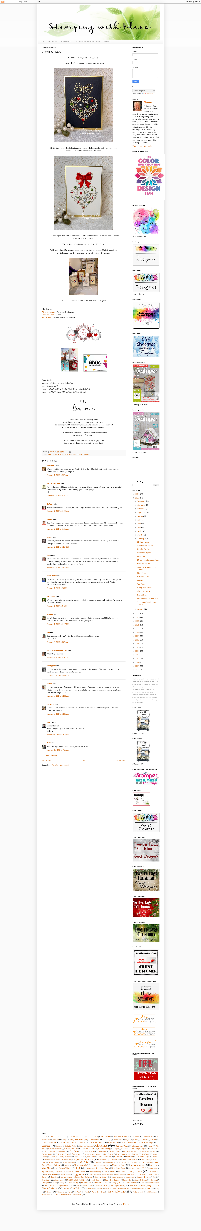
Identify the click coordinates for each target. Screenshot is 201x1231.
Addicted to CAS (92, 1137)
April (139, 531)
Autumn (56, 1139)
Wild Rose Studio (152, 1192)
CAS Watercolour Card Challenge (138, 1142)
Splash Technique (141, 1180)
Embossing (76, 1154)
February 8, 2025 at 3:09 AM (57, 642)
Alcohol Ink (105, 1136)
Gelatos (44, 1157)
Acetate (62, 1137)
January (140, 609)
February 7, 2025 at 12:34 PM (58, 547)
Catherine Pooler (70, 1146)
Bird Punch (95, 1139)
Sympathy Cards (65, 1185)
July (139, 519)
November (141, 505)
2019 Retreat (52, 41)
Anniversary (148, 1136)
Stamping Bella (117, 1183)
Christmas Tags (137, 1146)
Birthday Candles (143, 549)
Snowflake (127, 1180)
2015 (137, 647)
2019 (137, 632)
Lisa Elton (51, 596)
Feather (155, 1154)
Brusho (153, 1139)
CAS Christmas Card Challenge (73, 1142)
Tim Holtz (75, 1188)
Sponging (45, 1182)
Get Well (52, 1157)
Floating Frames (143, 542)
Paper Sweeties (60, 1172)
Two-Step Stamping (138, 1188)
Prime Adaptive (120, 1174)
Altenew (135, 1136)
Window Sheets (46, 1195)
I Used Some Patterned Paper (148, 560)
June (139, 523)
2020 (137, 628)
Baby (64, 1140)
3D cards (44, 1137)
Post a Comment (51, 755)
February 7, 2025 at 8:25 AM (57, 495)
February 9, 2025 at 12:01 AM (58, 696)
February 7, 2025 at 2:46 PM (57, 606)
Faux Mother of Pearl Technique (127, 1154)
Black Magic (107, 1140)
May (139, 527)
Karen (49, 537)
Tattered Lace (87, 1185)
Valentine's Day (143, 576)
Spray (55, 1183)
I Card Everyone (53, 483)
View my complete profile (142, 146)
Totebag (99, 1188)
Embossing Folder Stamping (93, 1154)
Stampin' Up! (101, 1182)
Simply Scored (95, 1180)
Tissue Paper (89, 1188)
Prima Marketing (107, 1174)
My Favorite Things (63, 1168)
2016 (137, 643)
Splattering (153, 1180)
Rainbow (45, 1177)
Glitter (100, 1157)
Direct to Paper (101, 1151)
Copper (116, 1148)
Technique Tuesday (118, 1185)
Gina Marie (91, 1157)
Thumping (66, 1188)
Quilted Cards (153, 1174)
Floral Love (141, 573)
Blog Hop (128, 1140)
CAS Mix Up (96, 1142)
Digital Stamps (89, 1151)
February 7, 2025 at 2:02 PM (57, 588)
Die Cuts (74, 1151)
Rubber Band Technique (83, 1177)
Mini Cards (153, 1165)
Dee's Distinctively (50, 1151)
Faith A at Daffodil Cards (57, 650)
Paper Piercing (152, 1168)
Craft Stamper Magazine (139, 1148)
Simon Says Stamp (75, 1179)
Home (42, 41)
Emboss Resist (47, 1154)
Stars (142, 1183)
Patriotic (112, 1171)
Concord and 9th (88, 1148)
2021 (137, 625)
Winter (55, 1194)
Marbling (68, 1165)
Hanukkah (129, 1157)
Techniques (133, 1185)
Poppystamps (79, 1174)
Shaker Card (58, 1180)
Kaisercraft (98, 1162)
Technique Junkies (101, 1185)
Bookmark (144, 1140)
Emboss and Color (62, 1154)
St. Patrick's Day (72, 1183)
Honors (106, 41)
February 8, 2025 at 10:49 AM (58, 675)
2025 (137, 498)
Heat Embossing (142, 1156)
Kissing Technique (109, 1162)
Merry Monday (137, 1164)
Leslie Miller (52, 575)
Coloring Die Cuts (71, 1148)
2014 (137, 651)
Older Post (121, 760)
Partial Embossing (95, 1172)
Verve (70, 1192)
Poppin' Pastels (65, 1174)
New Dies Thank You (145, 545)
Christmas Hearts (143, 591)
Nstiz (49, 742)
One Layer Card (102, 1168)
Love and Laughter (144, 552)
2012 (137, 658)
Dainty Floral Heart (144, 587)
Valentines (60, 1192)
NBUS (62, 454)
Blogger (126, 1204)
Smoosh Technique (112, 1180)
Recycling (54, 1177)
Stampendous (86, 1182)
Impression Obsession (83, 1159)
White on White (138, 1192)
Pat (48, 555)
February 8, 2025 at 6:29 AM (57, 657)
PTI (143, 1168)
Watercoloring (116, 1191)
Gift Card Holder (80, 1157)
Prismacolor (131, 1174)
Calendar (46, 1145)
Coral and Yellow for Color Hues (147, 568)
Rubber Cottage (101, 1177)
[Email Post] (70, 451)
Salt (154, 1177)
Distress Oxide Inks (130, 1151)
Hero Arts (155, 1156)
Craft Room (125, 1149)
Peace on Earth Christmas (73, 454)
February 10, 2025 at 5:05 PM (58, 734)
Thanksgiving (146, 1185)
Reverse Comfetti (66, 1177)
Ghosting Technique (64, 1157)
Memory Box (118, 1164)
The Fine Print (66, 41)
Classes (149, 1146)
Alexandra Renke (120, 1136)
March (140, 535)
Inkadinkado (116, 1159)
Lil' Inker (134, 1162)
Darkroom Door (154, 1149)
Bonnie (149, 102)
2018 (137, 636)
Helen (49, 722)
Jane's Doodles (54, 1162)
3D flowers (53, 1137)
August (140, 516)
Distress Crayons (114, 1151)
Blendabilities (117, 1140)
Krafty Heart (141, 595)
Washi (87, 1192)
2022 (137, 621)
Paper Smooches (47, 1171)
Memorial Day (104, 1165)
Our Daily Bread (134, 1168)
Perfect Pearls (154, 1171)
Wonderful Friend (143, 563)
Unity (157, 1188)
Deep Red (62, 1151)
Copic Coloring (104, 1148)
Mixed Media (47, 1168)
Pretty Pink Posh (95, 1174)
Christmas (101, 1145)
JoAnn (49, 503)
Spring (62, 1183)
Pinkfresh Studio (50, 1174)
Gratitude (108, 1157)
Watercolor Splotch (98, 1192)
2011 (137, 662)
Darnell (50, 683)
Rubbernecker (130, 1177)
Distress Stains (144, 1151)
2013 (137, 654)
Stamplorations (131, 1182)
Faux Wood (145, 1154)
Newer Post (46, 760)
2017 (137, 640)
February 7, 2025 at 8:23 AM (57, 475)
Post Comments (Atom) (60, 765)
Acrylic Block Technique (76, 1137)
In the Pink (141, 556)
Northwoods (90, 1168)
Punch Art (142, 1174)
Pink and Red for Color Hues (148, 598)
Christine (50, 704)
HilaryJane (51, 665)
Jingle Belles (83, 1162)
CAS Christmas (49, 1142)
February (141, 538)
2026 (137, 494)
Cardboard (59, 1146)
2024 (137, 613)
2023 (137, 617)
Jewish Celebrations (68, 1162)
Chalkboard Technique (86, 1146)
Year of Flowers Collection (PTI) (72, 1194)
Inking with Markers (130, 1159)
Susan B (50, 614)
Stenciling (49, 1185)
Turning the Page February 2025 (147, 603)
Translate (149, 93)
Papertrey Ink (81, 1171)
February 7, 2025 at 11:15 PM (58, 624)
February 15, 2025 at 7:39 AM (58, 750)
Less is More (122, 1162)
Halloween (118, 1156)
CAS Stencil (113, 1142)
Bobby (49, 519)
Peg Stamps (121, 1172)
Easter (153, 1151)
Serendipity (46, 1180)
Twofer (148, 1188)
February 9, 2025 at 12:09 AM (58, 714)
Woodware (86, 454)
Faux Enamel (108, 1154)
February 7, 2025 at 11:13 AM (58, 511)
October (140, 508)
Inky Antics (146, 1159)
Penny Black (134, 1171)
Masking (93, 1165)
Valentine (48, 1192)
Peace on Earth (48, 314)
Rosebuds (140, 580)
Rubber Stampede (117, 1177)
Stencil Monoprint (153, 1183)
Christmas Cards (122, 1146)
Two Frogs (141, 584)
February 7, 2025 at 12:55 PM (58, 567)
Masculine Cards (80, 1165)
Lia (48, 632)
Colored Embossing (55, 1148)
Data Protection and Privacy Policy (87, 41)
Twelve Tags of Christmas (120, 1188)
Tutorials (106, 1188)
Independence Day (103, 1160)
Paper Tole (70, 1172)
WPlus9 (78, 1192)
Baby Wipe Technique (78, 1139)
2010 (137, 666)
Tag (77, 1185)
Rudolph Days (142, 1177)
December (141, 501)
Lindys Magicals (146, 1162)
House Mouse (66, 1159)
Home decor (48, 1160)
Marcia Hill (51, 465)
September (141, 512)
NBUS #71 (46, 317)
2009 (137, 669)
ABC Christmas (48, 311)
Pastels (105, 1172)
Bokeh (135, 1140)
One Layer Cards (118, 1168)
